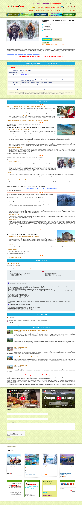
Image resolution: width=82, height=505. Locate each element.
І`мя (8, 412)
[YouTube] (68, 6)
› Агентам (41, 7)
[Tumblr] (71, 6)
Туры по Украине (39, 502)
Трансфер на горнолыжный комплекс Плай (13, 466)
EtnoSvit (73, 491)
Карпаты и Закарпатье (62, 502)
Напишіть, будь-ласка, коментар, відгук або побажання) (20, 421)
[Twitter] (73, 6)
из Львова (31, 466)
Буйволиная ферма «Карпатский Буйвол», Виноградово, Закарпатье (30, 330)
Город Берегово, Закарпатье (20, 365)
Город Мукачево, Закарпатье (20, 347)
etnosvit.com (18, 495)
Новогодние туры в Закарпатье (20, 54)
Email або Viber (11, 417)
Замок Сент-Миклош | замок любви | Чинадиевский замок (27, 356)
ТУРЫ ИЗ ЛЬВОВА (54, 502)
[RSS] (65, 6)
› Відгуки (59, 7)
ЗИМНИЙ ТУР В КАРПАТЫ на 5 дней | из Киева (49, 466)
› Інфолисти (53, 7)
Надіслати (9, 438)
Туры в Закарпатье (10, 54)
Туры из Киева (29, 54)
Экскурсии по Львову (71, 502)
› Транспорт (47, 7)
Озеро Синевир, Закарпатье (20, 338)
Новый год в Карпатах (11, 446)
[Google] (66, 6)
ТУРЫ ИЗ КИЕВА (46, 502)
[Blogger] (74, 6)
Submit (45, 492)
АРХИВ (49, 24)
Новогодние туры (36, 54)
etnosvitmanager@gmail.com (30, 488)
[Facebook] (70, 6)
